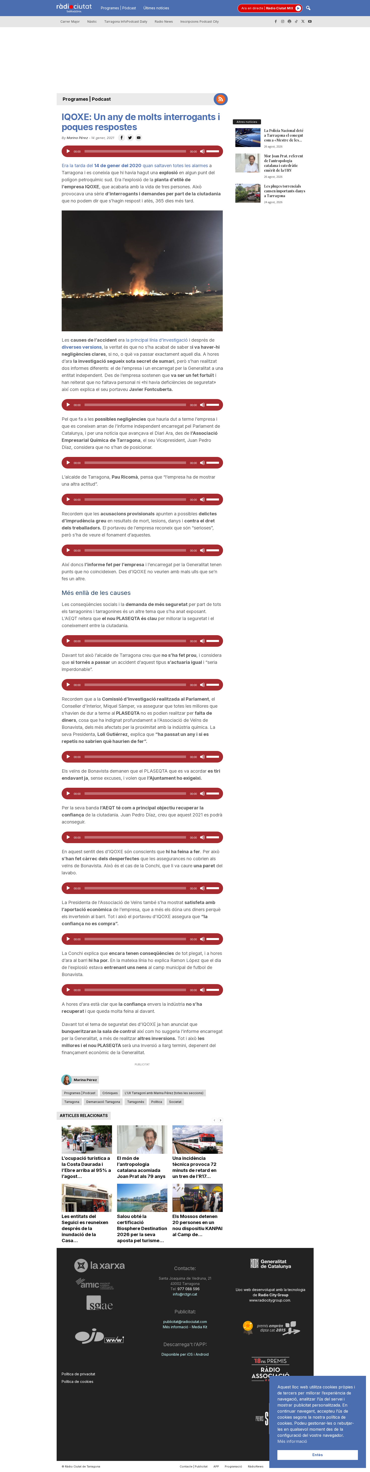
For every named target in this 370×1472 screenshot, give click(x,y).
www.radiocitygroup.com (269, 1300)
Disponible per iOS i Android (185, 1354)
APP (216, 1466)
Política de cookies (77, 1381)
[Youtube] (310, 21)
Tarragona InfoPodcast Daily (125, 21)
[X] (303, 21)
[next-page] (220, 1120)
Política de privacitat (78, 1374)
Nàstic (92, 21)
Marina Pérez (77, 138)
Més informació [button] (292, 1441)
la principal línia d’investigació (157, 340)
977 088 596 (188, 1289)
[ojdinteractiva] (99, 1338)
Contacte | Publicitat (194, 1466)
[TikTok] (296, 21)
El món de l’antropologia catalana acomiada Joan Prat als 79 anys (141, 1167)
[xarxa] (99, 1265)
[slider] (213, 150)
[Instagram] (283, 21)
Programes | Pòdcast (118, 8)
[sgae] (99, 1302)
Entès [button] (317, 1455)
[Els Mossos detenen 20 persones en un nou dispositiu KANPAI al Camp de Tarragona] (197, 1198)
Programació (233, 1466)
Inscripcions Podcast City (199, 21)
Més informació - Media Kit (185, 1327)
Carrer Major (70, 21)
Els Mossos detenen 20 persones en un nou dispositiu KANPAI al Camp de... (197, 1225)
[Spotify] (289, 21)
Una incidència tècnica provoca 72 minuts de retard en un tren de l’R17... (194, 1167)
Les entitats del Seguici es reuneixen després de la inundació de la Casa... (85, 1228)
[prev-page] (214, 1120)
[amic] (99, 1284)
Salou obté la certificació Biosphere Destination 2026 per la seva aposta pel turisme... (142, 1228)
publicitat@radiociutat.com (185, 1321)
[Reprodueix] (68, 151)
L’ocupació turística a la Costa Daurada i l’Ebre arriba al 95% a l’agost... (86, 1167)
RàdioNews (256, 1466)
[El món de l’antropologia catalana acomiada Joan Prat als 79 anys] (142, 1139)
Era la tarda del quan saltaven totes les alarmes (135, 165)
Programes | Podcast (87, 99)
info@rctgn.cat (185, 1294)
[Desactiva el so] (202, 151)
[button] (308, 8)
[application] (142, 151)
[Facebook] (276, 21)
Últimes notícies (156, 8)
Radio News (164, 21)
